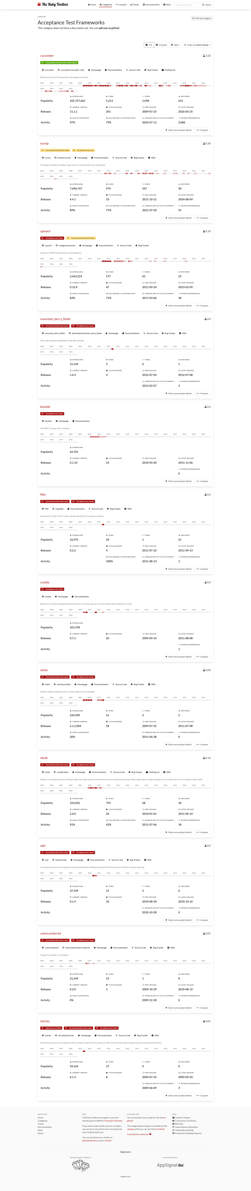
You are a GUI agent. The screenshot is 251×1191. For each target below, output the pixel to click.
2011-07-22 (149, 550)
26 (107, 813)
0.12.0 (73, 287)
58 (107, 725)
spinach (45, 231)
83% (72, 297)
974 (108, 188)
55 (179, 210)
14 (107, 462)
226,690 (75, 715)
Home (40, 1117)
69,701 (74, 451)
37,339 (74, 890)
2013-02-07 (149, 385)
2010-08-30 (149, 901)
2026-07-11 (149, 122)
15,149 (74, 364)
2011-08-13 (149, 561)
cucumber (47, 55)
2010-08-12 (185, 989)
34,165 (74, 1066)
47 (107, 287)
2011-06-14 (185, 813)
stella (44, 670)
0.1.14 (73, 462)
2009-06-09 (149, 1087)
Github (108, 1140)
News (40, 1130)
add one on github (108, 27)
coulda (44, 582)
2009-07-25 (149, 111)
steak (44, 758)
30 (179, 188)
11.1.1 (73, 111)
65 (143, 276)
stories (45, 1021)
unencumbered (50, 933)
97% (72, 122)
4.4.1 (73, 199)
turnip (44, 143)
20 (107, 539)
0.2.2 (73, 550)
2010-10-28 (149, 912)
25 (179, 276)
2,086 (181, 122)
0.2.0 (73, 989)
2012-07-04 (149, 374)
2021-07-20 (149, 210)
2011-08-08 (185, 638)
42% (108, 824)
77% (108, 210)
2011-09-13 (185, 550)
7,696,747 (76, 188)
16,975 (74, 539)
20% (72, 736)
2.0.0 (73, 813)
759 (108, 802)
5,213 (109, 100)
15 (107, 890)
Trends (41, 1124)
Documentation (45, 1127)
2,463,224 (76, 276)
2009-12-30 (149, 1000)
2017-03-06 (149, 297)
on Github (160, 1129)
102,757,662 (77, 100)
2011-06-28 (149, 736)
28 (143, 802)
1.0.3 (73, 374)
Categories (42, 1120)
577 (108, 276)
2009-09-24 (149, 638)
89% (72, 210)
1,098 (145, 100)
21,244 (74, 978)
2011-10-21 (149, 199)
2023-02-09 (185, 287)
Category (42, 16)
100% (109, 561)
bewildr (45, 406)
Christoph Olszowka (113, 1120)
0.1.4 (73, 901)
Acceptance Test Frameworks (71, 22)
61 (107, 715)
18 (179, 297)
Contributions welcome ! (139, 1134)
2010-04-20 (149, 462)
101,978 (75, 627)
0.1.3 (73, 1077)
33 (107, 199)
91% (72, 824)
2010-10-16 (185, 901)
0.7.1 (73, 638)
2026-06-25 (185, 111)
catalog (130, 1129)
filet (43, 494)
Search (41, 1133)
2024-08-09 (185, 199)
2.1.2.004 (75, 725)
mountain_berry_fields (55, 319)
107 (144, 188)
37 (107, 1066)
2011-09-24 (149, 287)
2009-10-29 (149, 989)
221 (180, 100)
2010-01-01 (149, 813)
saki (43, 845)
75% (108, 122)
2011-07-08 (185, 725)
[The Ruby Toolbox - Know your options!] (53, 4)
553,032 (75, 802)
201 (108, 111)
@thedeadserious (90, 1140)
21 (179, 539)
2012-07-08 (185, 374)
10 (179, 802)
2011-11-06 (185, 462)
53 (107, 978)
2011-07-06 (149, 824)
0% (71, 1000)
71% (108, 297)
